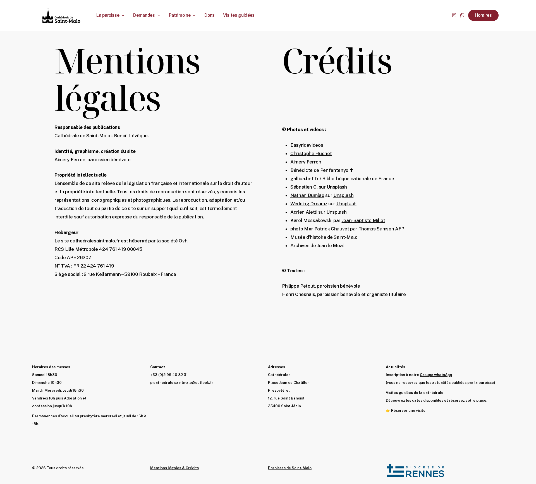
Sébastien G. (304, 187)
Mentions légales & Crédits (174, 468)
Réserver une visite (408, 410)
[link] (363, 220)
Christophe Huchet (311, 153)
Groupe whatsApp (436, 375)
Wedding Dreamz (308, 203)
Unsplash (337, 187)
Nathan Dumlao (307, 195)
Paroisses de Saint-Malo (290, 468)
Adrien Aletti (303, 212)
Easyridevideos (306, 145)
